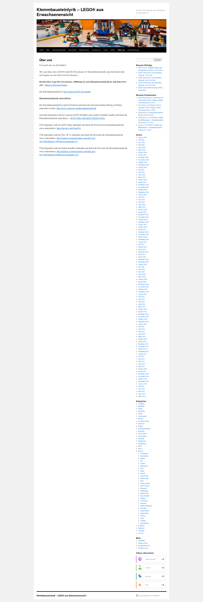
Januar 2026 (142, 155)
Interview (141, 423)
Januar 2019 (142, 311)
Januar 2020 (142, 282)
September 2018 (143, 321)
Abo (47, 50)
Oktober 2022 (142, 237)
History (140, 418)
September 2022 (143, 239)
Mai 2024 (141, 202)
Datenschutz (84, 50)
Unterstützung (133, 50)
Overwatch (143, 501)
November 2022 (143, 234)
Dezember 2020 (143, 259)
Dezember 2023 (143, 214)
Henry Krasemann (144, 97)
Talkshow (141, 528)
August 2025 (142, 167)
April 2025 (141, 175)
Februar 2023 (142, 227)
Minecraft (143, 488)
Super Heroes (144, 511)
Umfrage (141, 530)
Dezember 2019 (143, 284)
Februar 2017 (142, 369)
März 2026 (141, 150)
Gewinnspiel (142, 416)
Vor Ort (140, 533)
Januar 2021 (142, 257)
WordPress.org (143, 548)
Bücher (142, 458)
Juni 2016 (141, 389)
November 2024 (143, 187)
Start (42, 50)
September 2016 (143, 381)
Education (141, 411)
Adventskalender (59, 50)
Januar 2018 (142, 341)
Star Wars (143, 508)
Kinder (140, 426)
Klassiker (141, 431)
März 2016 (141, 396)
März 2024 (141, 207)
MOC (140, 446)
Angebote (141, 403)
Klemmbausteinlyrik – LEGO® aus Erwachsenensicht (70, 11)
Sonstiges (141, 525)
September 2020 (143, 262)
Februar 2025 (142, 179)
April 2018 (141, 334)
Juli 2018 (141, 326)
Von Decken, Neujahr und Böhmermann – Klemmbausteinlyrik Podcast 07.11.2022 (151, 119)
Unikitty (143, 520)
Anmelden (141, 540)
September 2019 (143, 291)
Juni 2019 (141, 299)
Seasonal (143, 503)
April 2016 (141, 394)
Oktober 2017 (142, 349)
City (141, 461)
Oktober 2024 (142, 189)
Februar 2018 (142, 339)
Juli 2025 (141, 170)
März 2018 (141, 336)
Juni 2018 (141, 329)
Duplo (140, 408)
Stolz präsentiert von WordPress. (149, 595)
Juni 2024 (141, 199)
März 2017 (141, 366)
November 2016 (143, 376)
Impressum (96, 50)
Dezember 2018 (143, 314)
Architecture (144, 453)
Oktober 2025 (142, 162)
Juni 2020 (141, 269)
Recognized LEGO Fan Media (77, 91)
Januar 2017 (142, 371)
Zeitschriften (144, 523)
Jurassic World (145, 483)
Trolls (142, 518)
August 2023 (142, 224)
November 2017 (143, 346)
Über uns (121, 50)
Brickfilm (141, 406)
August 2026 (142, 137)
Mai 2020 (141, 272)
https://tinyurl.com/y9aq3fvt (69, 128)
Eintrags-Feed (142, 543)
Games (140, 413)
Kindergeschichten (144, 428)
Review (140, 451)
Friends (142, 473)
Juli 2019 (141, 296)
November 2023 (143, 217)
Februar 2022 (142, 247)
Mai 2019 (141, 301)
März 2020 (141, 277)
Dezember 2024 (143, 184)
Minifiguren (142, 443)
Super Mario (144, 513)
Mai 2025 (141, 172)
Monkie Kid (144, 493)
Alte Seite (72, 50)
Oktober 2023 (142, 219)
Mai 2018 (141, 331)
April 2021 (141, 254)
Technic (142, 515)
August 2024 (142, 194)
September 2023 (143, 222)
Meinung (141, 438)
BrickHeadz (144, 456)
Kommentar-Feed (144, 545)
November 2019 (143, 287)
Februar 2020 (142, 279)
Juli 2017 (141, 356)
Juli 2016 (141, 386)
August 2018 (142, 324)
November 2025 (143, 160)
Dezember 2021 (143, 252)
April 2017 (141, 364)
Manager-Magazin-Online (56, 85)
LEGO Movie (144, 486)
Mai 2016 (141, 391)
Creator (142, 463)
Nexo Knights (144, 496)
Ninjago (143, 498)
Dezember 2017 (143, 344)
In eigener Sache (143, 421)
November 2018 (143, 316)
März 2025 (141, 177)
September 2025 (143, 165)
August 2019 (142, 294)
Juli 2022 (141, 244)
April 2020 (141, 274)
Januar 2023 (142, 229)
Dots (141, 468)
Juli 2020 (141, 267)
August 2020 (142, 264)
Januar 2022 (142, 249)
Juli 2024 (141, 197)
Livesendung (142, 436)
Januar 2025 (142, 182)
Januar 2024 (142, 212)
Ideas (142, 481)
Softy (113, 50)
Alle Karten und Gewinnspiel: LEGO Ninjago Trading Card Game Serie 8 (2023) (150, 100)
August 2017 (142, 354)
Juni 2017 (141, 359)
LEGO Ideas (142, 433)
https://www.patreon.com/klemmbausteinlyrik (76, 108)
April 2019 (141, 304)
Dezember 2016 (143, 374)
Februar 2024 (142, 209)
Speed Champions (146, 506)
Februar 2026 (142, 152)
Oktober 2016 (142, 379)
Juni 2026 (141, 142)
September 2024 (143, 192)
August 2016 (142, 384)
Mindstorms (142, 441)
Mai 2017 (141, 361)
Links (106, 50)
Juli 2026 (141, 140)
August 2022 (142, 242)
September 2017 (143, 351)
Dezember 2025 (143, 157)
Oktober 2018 (142, 319)
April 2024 (141, 204)
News (140, 448)
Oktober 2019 (142, 289)
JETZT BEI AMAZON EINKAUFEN (87, 118)
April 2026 (141, 147)
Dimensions (144, 466)
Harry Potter (144, 476)
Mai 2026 (141, 145)
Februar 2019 (142, 309)
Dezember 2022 (143, 232)
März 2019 (141, 306)
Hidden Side (144, 478)
